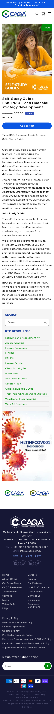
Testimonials (9, 591)
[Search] (45, 322)
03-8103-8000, (23, 547)
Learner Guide (14, 363)
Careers (32, 575)
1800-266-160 (40, 547)
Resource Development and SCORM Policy (26, 639)
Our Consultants (11, 583)
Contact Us (34, 595)
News (5, 600)
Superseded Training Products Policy (23, 647)
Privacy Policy (10, 618)
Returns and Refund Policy (17, 622)
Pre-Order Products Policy (17, 635)
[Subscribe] (47, 666)
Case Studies (35, 591)
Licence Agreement (13, 626)
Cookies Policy (11, 631)
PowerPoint (12, 373)
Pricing (32, 579)
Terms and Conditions (34, 605)
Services (7, 595)
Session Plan (13, 383)
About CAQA (9, 579)
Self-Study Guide (16, 378)
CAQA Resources (12, 587)
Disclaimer (34, 600)
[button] (49, 14)
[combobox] (27, 322)
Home (5, 575)
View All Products (16, 404)
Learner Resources (16, 348)
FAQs (5, 608)
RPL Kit (9, 358)
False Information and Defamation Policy (26, 643)
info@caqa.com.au (30, 551)
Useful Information (39, 587)
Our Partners (35, 583)
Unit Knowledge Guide (19, 388)
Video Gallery (10, 604)
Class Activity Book (17, 368)
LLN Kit (9, 353)
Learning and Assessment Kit (22, 337)
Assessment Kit (14, 342)
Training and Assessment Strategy (26, 393)
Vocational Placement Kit (20, 399)
